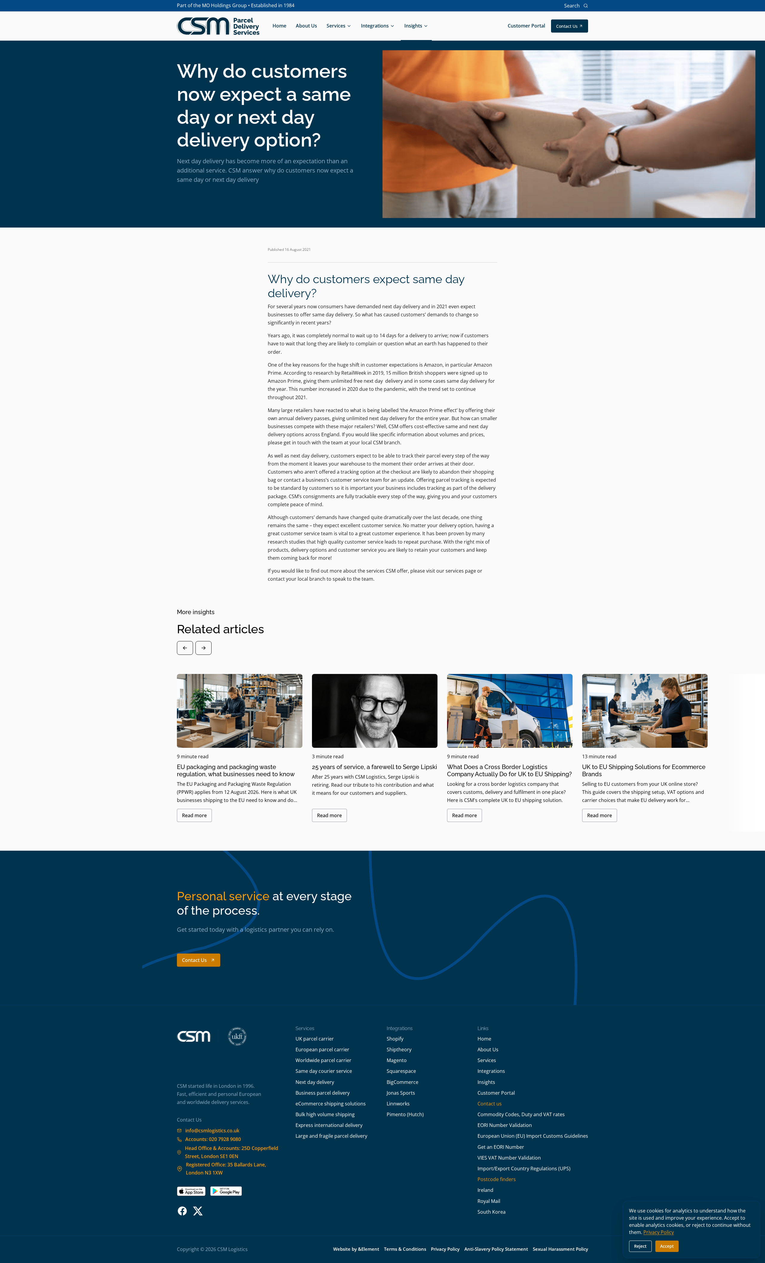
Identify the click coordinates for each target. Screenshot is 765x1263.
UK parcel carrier (315, 1038)
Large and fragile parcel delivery (331, 1136)
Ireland (485, 1190)
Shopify (395, 1038)
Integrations (375, 25)
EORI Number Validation (505, 1125)
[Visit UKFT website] (237, 1036)
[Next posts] (203, 648)
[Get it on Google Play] (226, 1191)
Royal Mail (489, 1201)
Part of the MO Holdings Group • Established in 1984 (235, 5)
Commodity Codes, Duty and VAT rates (521, 1114)
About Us (306, 25)
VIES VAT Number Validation (509, 1157)
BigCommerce (402, 1082)
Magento (397, 1060)
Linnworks (398, 1103)
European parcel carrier (322, 1049)
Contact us (490, 1103)
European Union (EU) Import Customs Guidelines (533, 1136)
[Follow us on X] (197, 1211)
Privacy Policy (445, 1249)
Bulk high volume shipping (325, 1114)
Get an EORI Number (501, 1147)
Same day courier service (324, 1071)
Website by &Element (356, 1249)
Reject (640, 1246)
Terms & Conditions (405, 1249)
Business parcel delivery (323, 1093)
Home (279, 25)
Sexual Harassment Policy (560, 1249)
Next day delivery (315, 1082)
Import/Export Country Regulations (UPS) (524, 1168)
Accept (667, 1246)
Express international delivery (329, 1125)
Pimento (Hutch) (405, 1114)
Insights (413, 25)
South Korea (492, 1212)
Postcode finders (497, 1179)
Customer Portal (526, 25)
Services (336, 25)
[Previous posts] (185, 648)
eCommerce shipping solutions (331, 1103)
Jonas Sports (401, 1093)
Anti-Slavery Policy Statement (496, 1249)
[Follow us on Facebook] (182, 1211)
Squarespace (401, 1071)
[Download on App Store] (191, 1191)
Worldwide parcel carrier (323, 1060)
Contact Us (567, 26)
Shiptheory (399, 1049)
